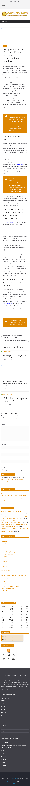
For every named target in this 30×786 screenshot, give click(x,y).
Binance (5, 543)
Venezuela (3, 734)
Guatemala (4, 715)
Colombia (3, 706)
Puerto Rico (4, 728)
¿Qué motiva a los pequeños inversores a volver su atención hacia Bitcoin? (15, 383)
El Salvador (4, 712)
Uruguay (3, 731)
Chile (2, 703)
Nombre (4, 444)
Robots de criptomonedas (7, 588)
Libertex (5, 566)
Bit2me (3, 762)
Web (2, 458)
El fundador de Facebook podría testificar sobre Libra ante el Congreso (15, 342)
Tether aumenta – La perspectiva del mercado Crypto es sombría (15, 356)
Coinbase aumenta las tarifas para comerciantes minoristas (12, 336)
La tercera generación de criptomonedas (11, 503)
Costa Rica (3, 709)
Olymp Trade (6, 559)
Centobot (5, 595)
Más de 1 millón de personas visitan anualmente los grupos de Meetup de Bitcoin (15, 400)
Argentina (3, 700)
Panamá (3, 722)
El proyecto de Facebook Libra (10, 222)
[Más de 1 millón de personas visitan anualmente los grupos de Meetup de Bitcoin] (6, 394)
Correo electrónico (6, 451)
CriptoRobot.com (7, 597)
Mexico (3, 719)
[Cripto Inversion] (3, 21)
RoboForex (5, 590)
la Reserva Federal (7, 303)
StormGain (5, 545)
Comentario (5, 424)
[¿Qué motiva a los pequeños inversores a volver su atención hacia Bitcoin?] (15, 366)
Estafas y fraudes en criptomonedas (10, 586)
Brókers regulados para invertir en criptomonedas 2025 (14, 551)
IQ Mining (5, 581)
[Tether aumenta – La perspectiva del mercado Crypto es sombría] (6, 351)
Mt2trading (5, 593)
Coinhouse (5, 548)
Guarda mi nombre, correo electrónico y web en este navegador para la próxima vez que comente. (15, 469)
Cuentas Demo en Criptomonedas (9, 573)
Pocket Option (6, 556)
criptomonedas (19, 164)
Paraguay (3, 725)
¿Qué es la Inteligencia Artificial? (9, 493)
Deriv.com (5, 561)
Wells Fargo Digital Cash (17, 170)
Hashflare (5, 583)
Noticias (4, 45)
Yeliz (13, 64)
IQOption (5, 564)
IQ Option (3, 759)
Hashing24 (5, 578)
